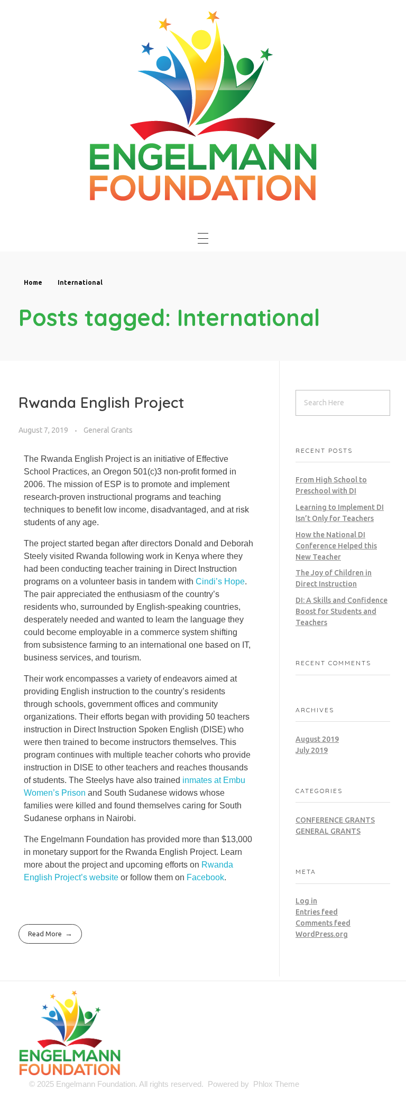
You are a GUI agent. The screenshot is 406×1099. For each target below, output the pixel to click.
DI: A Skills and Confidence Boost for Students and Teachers (341, 611)
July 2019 (312, 750)
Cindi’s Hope (220, 581)
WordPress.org (322, 934)
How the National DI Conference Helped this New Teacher (336, 545)
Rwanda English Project (101, 402)
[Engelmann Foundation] (203, 104)
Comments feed (323, 923)
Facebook (205, 877)
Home (33, 282)
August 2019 (317, 739)
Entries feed (317, 912)
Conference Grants (335, 820)
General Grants (108, 430)
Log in (306, 901)
